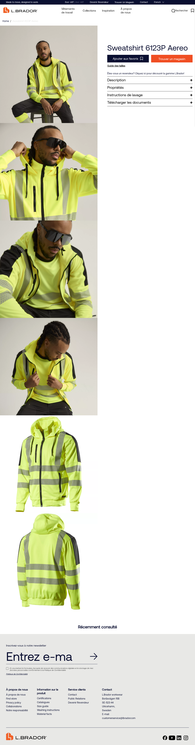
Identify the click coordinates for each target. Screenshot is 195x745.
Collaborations (14, 706)
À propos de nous (126, 10)
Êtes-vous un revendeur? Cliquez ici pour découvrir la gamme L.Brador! (145, 73)
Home (5, 21)
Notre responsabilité (17, 710)
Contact (144, 2)
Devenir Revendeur (99, 2)
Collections (89, 10)
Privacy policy (13, 702)
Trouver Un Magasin (124, 2)
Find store (11, 698)
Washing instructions (48, 710)
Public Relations (76, 698)
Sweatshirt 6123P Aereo (25, 21)
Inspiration (108, 10)
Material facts (44, 714)
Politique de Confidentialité (17, 674)
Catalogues (43, 702)
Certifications (44, 698)
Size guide (42, 706)
